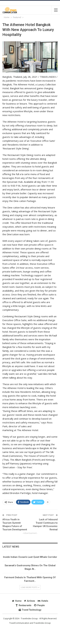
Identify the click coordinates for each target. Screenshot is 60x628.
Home (18, 601)
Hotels (44, 601)
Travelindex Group (42, 623)
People (41, 605)
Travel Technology (31, 610)
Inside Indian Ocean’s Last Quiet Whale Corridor (30, 557)
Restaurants (25, 605)
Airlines (31, 601)
